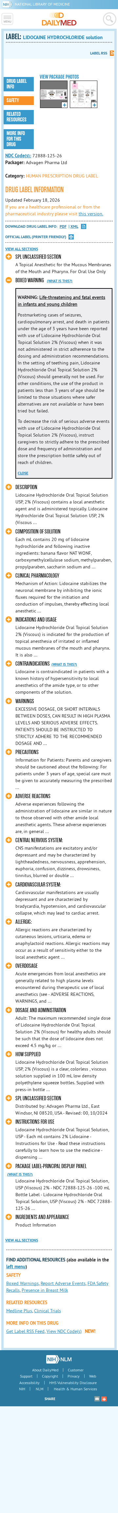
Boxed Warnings (22, 1283)
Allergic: (23, 922)
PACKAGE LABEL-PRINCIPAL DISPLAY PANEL (51, 1166)
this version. (91, 214)
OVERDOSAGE (26, 966)
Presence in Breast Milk (45, 1290)
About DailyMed (45, 1369)
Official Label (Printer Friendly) (35, 236)
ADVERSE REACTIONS (32, 796)
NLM (39, 1388)
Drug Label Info (17, 84)
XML (74, 226)
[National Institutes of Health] (8, 4)
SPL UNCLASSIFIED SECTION (38, 257)
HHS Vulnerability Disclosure (73, 1382)
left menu (16, 1267)
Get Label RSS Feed (25, 1331)
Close (23, 473)
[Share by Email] (97, 1398)
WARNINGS (24, 701)
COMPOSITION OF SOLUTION (38, 531)
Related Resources (17, 117)
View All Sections (21, 249)
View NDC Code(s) (64, 1331)
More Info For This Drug (16, 139)
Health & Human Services (75, 1388)
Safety (13, 100)
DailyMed (59, 18)
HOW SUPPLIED (28, 1054)
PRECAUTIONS (27, 752)
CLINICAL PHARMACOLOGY (37, 575)
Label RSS (98, 53)
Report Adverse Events (63, 1283)
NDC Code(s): (18, 156)
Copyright (50, 1376)
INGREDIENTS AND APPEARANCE (42, 1217)
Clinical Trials (47, 1311)
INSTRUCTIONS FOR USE (34, 1122)
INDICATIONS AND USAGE (36, 619)
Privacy (74, 1376)
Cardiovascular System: (38, 884)
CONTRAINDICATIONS (32, 663)
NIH (22, 1388)
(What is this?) (59, 281)
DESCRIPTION (26, 487)
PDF (63, 226)
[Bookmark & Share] (104, 1398)
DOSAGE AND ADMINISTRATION (40, 1010)
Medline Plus (19, 1311)
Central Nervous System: (39, 840)
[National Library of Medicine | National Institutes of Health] (58, 1359)
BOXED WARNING (29, 280)
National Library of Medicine (42, 4)
